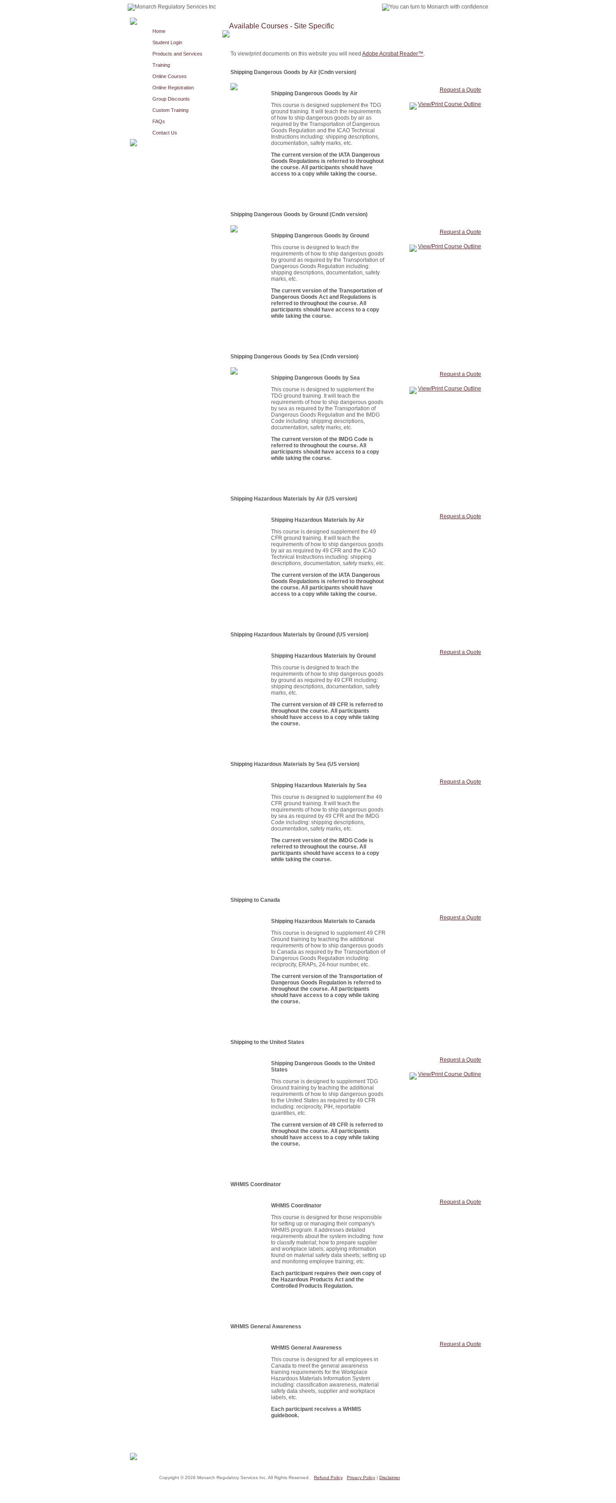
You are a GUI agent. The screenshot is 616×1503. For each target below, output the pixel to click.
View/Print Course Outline (449, 104)
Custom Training (170, 110)
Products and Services (177, 53)
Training (161, 65)
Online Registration (173, 87)
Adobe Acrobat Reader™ (392, 54)
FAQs (158, 121)
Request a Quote (460, 90)
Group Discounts (171, 99)
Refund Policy (328, 1477)
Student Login (167, 42)
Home (158, 31)
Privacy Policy (361, 1477)
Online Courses (169, 76)
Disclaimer (389, 1477)
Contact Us (164, 132)
